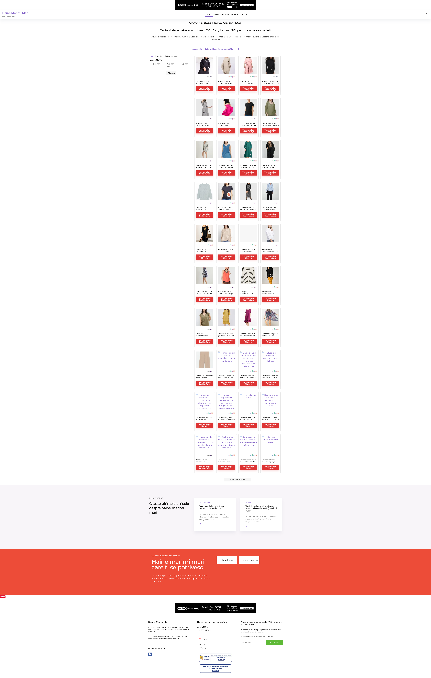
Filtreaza (171, 73)
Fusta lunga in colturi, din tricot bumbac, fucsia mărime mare (225, 126)
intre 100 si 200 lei (204, 630)
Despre (203, 648)
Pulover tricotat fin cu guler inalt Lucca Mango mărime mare (270, 84)
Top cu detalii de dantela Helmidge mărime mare (225, 293)
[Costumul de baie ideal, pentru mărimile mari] (215, 514)
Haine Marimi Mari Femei (225, 14)
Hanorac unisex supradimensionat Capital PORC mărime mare (203, 84)
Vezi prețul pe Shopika (227, 89)
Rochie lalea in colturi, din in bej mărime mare (225, 83)
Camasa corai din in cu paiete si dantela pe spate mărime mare (248, 463)
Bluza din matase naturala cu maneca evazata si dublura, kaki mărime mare (270, 126)
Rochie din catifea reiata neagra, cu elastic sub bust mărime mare (203, 252)
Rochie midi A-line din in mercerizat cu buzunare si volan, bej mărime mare (270, 421)
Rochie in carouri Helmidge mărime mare (248, 209)
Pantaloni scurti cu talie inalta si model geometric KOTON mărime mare (204, 294)
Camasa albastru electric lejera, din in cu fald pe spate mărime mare (270, 463)
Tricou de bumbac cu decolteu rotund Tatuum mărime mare (248, 126)
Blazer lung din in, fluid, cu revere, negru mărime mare (269, 168)
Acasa (208, 14)
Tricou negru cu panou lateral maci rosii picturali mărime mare (226, 210)
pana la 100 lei (202, 627)
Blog (243, 14)
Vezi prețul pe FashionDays (205, 89)
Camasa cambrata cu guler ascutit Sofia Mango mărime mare (269, 210)
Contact (203, 644)
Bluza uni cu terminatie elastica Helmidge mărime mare (270, 252)
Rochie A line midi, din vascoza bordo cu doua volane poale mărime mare (248, 337)
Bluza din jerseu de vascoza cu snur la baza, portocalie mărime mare (270, 379)
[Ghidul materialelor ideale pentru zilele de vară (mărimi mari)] (261, 514)
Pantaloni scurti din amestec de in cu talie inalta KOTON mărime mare (204, 168)
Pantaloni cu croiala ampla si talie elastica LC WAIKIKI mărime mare (204, 379)
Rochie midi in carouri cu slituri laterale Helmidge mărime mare (203, 126)
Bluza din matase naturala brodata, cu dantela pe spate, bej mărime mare (226, 252)
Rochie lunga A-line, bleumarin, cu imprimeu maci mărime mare (248, 421)
